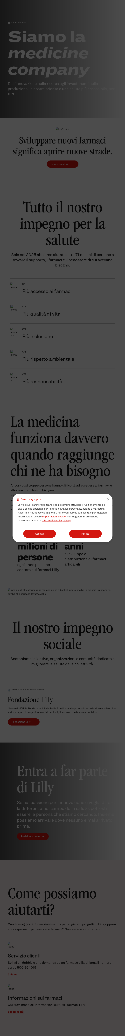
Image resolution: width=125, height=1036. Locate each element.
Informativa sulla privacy (56, 520)
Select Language (29, 499)
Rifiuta (85, 533)
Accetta (39, 533)
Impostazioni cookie (54, 516)
